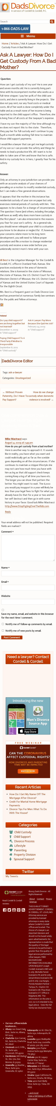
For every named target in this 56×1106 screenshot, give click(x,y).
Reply (8, 511)
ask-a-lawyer (15, 372)
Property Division (25, 854)
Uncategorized (23, 378)
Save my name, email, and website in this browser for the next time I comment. (27, 615)
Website (5, 595)
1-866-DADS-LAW (15, 28)
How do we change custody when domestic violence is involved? (41, 396)
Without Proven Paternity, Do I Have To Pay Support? (15, 396)
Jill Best (4, 260)
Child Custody (23, 832)
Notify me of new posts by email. (23, 630)
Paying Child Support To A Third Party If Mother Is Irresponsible (12, 341)
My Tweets (12, 876)
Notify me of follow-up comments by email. (28, 624)
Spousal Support (24, 859)
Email (5, 581)
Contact (40, 899)
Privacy (49, 899)
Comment (7, 531)
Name (5, 567)
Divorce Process (24, 841)
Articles (15, 43)
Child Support (22, 836)
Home (5, 43)
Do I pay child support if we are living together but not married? (12, 323)
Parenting (20, 850)
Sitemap (33, 902)
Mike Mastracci (13, 438)
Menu (29, 36)
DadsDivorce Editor (17, 361)
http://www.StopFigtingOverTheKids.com (27, 506)
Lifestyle (20, 846)
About (32, 899)
